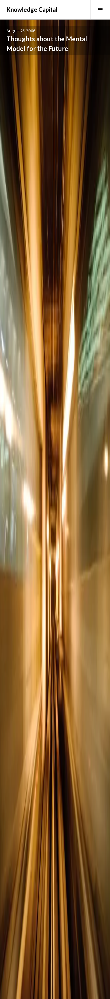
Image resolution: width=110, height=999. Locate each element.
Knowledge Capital (31, 9)
